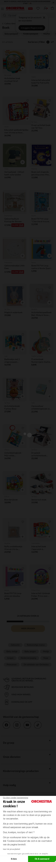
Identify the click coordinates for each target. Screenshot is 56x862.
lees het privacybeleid (11, 849)
